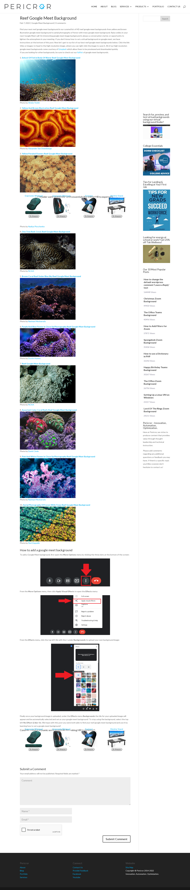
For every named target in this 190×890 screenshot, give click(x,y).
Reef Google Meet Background (36, 363)
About (104, 7)
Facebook (77, 874)
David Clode (33, 451)
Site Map (129, 867)
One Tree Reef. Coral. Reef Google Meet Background (46, 231)
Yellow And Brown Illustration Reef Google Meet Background (50, 108)
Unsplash (63, 49)
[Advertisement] (156, 67)
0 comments (60, 23)
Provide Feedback (80, 870)
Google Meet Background (42, 23)
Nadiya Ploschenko (36, 226)
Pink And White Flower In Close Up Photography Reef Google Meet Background (58, 456)
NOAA (31, 271)
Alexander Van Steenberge (40, 148)
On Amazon (33, 216)
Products (140, 7)
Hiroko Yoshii (34, 103)
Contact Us (173, 7)
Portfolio (158, 7)
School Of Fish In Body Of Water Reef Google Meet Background (51, 57)
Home (94, 7)
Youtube (76, 877)
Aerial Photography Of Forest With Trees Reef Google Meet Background (56, 505)
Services (124, 7)
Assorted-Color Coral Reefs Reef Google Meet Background (49, 410)
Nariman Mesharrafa (37, 321)
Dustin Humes (34, 358)
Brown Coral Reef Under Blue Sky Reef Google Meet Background (51, 276)
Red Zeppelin (34, 543)
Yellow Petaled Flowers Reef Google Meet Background (47, 153)
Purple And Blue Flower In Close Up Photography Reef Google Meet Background (58, 326)
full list (80, 52)
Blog (113, 7)
